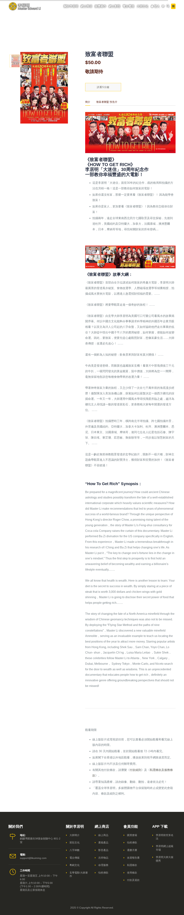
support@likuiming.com (33, 858)
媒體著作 (100, 6)
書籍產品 (103, 842)
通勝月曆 (132, 850)
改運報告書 (133, 857)
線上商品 (103, 835)
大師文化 (142, 6)
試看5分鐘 (103, 87)
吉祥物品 (103, 857)
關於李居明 (71, 6)
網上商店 (86, 6)
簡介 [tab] (87, 101)
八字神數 (75, 850)
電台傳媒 (75, 857)
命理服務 (103, 865)
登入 (157, 6)
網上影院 (114, 6)
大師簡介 (75, 835)
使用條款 (132, 872)
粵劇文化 (75, 865)
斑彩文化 (75, 842)
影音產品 (103, 850)
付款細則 (135, 769)
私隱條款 (132, 865)
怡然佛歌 (103, 872)
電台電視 (128, 6)
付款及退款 (133, 880)
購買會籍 (132, 835)
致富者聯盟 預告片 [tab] (106, 101)
